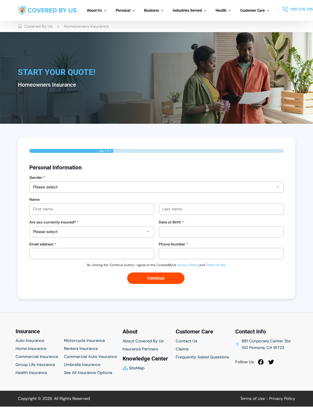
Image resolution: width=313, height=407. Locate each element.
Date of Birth (171, 222)
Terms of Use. (216, 265)
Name (34, 199)
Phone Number (173, 244)
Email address (42, 244)
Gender (37, 177)
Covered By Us (38, 26)
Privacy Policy (187, 265)
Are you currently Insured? (54, 222)
